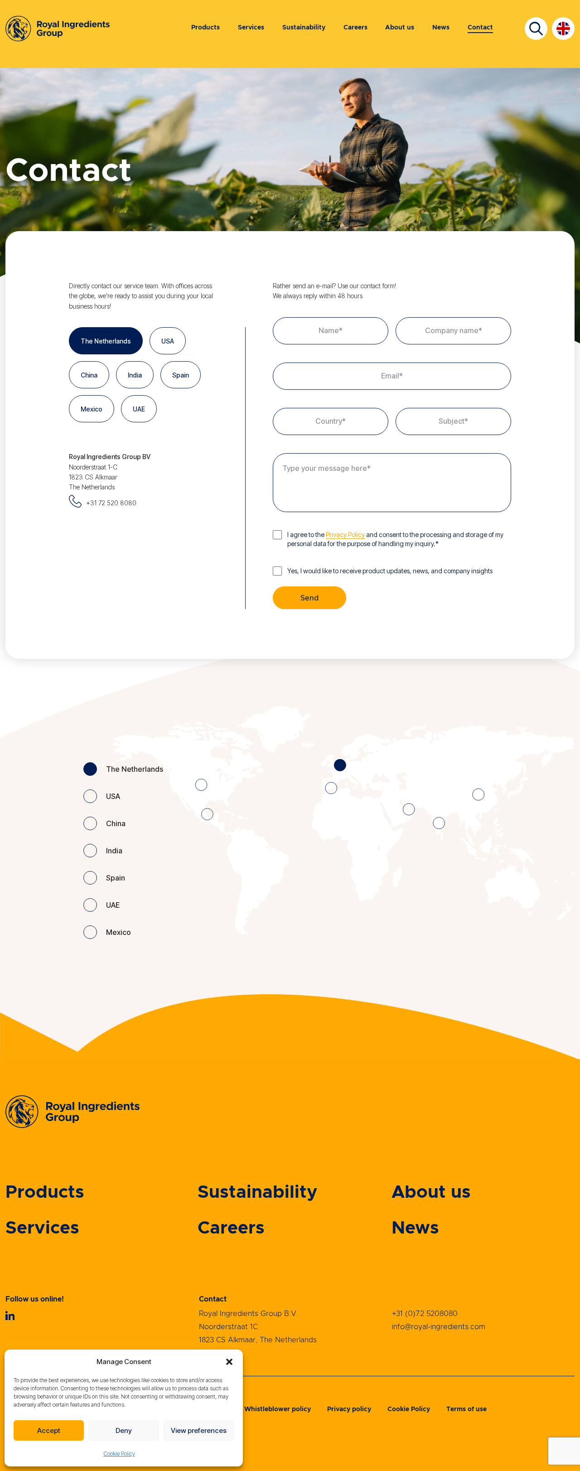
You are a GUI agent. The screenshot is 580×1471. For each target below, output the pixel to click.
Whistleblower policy (277, 1409)
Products (205, 27)
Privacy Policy (345, 534)
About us (399, 27)
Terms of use (466, 1409)
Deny (124, 1430)
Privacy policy (349, 1409)
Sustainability (303, 27)
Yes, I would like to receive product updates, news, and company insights (390, 571)
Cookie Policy (119, 1453)
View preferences (199, 1430)
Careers (355, 27)
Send (309, 598)
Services (251, 27)
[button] (229, 1361)
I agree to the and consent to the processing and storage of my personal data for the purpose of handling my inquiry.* (395, 539)
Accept (48, 1430)
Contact (480, 27)
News (441, 27)
